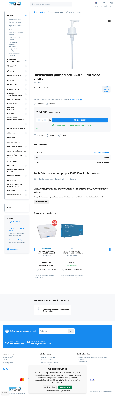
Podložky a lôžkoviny (11, 109)
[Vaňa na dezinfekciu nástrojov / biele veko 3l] (46, 231)
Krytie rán (10, 80)
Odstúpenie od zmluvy (48, 360)
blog (9, 207)
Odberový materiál (14, 99)
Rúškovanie (11, 133)
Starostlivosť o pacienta (16, 151)
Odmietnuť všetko (50, 387)
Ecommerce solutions (97, 392)
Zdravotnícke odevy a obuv (14, 156)
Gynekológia (12, 161)
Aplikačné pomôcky (15, 19)
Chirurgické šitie (13, 85)
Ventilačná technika (14, 146)
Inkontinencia (12, 104)
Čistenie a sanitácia (15, 22)
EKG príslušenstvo (13, 142)
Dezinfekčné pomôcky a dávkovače (13, 44)
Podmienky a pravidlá (48, 357)
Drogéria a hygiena (14, 195)
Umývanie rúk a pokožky (14, 50)
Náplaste (10, 71)
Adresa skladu (83, 362)
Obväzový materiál (14, 76)
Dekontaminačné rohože (16, 128)
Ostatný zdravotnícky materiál (15, 171)
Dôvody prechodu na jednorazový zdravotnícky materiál (93, 358)
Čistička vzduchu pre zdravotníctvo (14, 185)
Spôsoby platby (46, 365)
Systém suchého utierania (14, 55)
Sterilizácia (11, 124)
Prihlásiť (71, 331)
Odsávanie (11, 137)
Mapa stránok (20, 393)
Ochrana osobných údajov (49, 362)
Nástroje (10, 166)
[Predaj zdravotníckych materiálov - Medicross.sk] (34, 12)
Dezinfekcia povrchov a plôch (16, 34)
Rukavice (10, 114)
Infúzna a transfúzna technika (14, 94)
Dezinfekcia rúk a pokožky (14, 38)
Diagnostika (11, 180)
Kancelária (11, 190)
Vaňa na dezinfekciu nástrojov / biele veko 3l (46, 252)
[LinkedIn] (4, 369)
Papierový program (14, 176)
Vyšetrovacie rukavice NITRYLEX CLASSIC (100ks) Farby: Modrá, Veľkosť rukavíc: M (72, 252)
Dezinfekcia (42, 12)
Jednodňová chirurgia (11, 66)
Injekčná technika (13, 89)
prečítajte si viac (74, 99)
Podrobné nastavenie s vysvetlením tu (57, 390)
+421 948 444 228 (17, 343)
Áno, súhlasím (65, 387)
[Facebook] (7, 369)
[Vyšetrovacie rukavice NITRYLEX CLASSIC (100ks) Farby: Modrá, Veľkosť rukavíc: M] (72, 231)
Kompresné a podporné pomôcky (14, 60)
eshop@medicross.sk (41, 343)
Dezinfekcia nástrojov (16, 30)
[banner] (14, 4)
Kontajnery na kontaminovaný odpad (15, 119)
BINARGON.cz (108, 392)
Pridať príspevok (41, 201)
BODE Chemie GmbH (106, 89)
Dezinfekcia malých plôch (15, 26)
